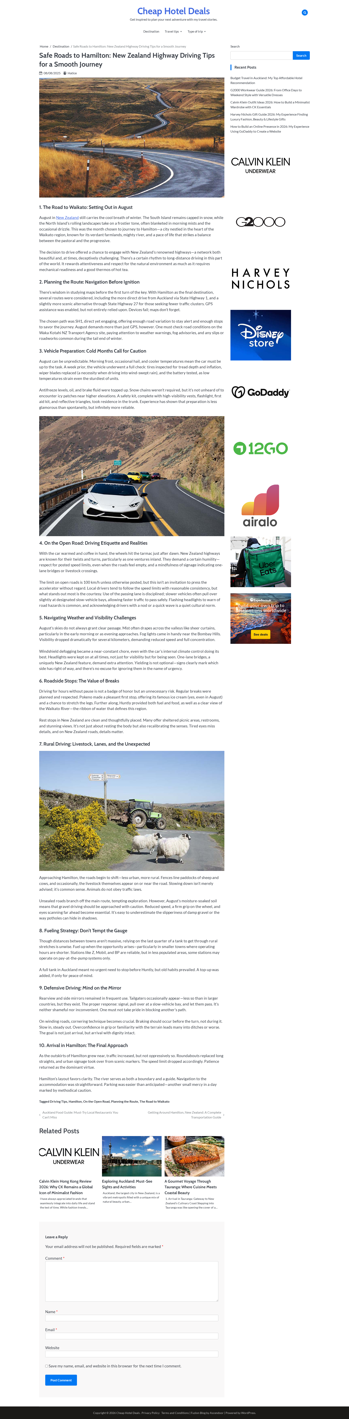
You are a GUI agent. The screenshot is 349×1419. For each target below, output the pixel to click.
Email (51, 1329)
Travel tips (172, 31)
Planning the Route (124, 1101)
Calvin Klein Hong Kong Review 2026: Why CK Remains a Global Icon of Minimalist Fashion (66, 1187)
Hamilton (75, 1101)
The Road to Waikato (154, 1101)
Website (52, 1347)
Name (51, 1311)
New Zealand (67, 217)
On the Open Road (96, 1101)
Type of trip (195, 31)
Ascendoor (217, 1413)
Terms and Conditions (175, 1413)
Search (235, 46)
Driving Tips (58, 1101)
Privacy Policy (151, 1413)
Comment (55, 1258)
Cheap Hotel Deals (173, 10)
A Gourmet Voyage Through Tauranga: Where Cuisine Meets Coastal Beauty (191, 1187)
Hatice (72, 73)
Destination (151, 31)
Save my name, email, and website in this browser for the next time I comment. (115, 1366)
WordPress (248, 1413)
